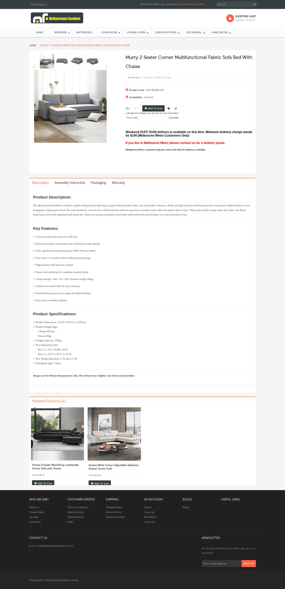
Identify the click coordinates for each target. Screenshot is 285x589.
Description (40, 183)
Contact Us (35, 522)
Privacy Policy (36, 512)
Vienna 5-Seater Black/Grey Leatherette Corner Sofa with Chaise (55, 467)
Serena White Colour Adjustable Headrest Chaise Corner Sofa (113, 467)
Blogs (186, 507)
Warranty (118, 183)
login (174, 4)
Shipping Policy (114, 507)
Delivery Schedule (115, 517)
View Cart (149, 512)
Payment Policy (75, 517)
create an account (192, 4)
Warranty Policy (75, 512)
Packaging (98, 183)
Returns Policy (113, 512)
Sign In (148, 507)
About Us (34, 507)
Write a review (163, 77)
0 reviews (146, 77)
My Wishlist (150, 517)
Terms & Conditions (77, 507)
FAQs (70, 522)
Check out (149, 522)
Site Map (33, 517)
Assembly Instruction (69, 183)
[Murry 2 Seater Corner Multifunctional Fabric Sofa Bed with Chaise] (47, 61)
